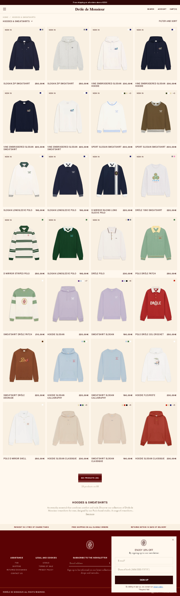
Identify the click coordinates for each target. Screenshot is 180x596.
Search (150, 9)
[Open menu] (4, 9)
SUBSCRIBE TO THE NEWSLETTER (90, 557)
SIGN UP (144, 580)
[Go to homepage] (90, 544)
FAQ (17, 563)
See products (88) (90, 478)
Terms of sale (46, 566)
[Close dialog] (173, 539)
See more (90, 514)
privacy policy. (158, 587)
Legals (46, 563)
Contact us (16, 573)
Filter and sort (168, 21)
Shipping (16, 566)
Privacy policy (46, 570)
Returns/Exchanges (17, 570)
